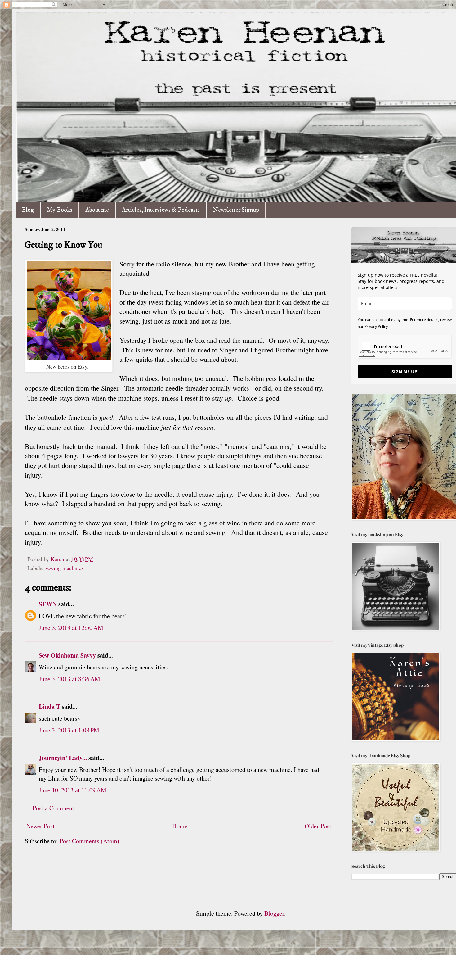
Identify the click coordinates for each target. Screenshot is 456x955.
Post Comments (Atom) (89, 841)
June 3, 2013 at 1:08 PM (69, 730)
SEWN (48, 604)
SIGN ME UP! (404, 371)
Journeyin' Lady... (63, 757)
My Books (59, 210)
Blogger (274, 913)
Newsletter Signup (236, 210)
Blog (28, 210)
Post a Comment (53, 808)
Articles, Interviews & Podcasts (161, 210)
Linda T (49, 706)
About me (97, 210)
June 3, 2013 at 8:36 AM (69, 679)
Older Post (318, 826)
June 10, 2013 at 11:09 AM (72, 790)
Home (179, 826)
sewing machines (64, 568)
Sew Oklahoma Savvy (67, 655)
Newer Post (40, 826)
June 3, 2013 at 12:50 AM (71, 627)
